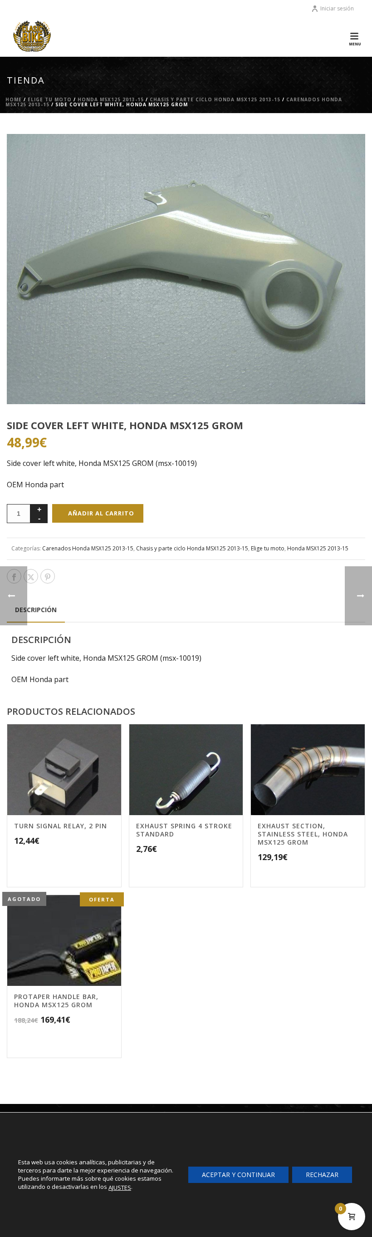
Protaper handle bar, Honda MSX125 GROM (56, 1000)
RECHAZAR (322, 1174)
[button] (346, 152)
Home (13, 99)
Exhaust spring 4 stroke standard (184, 829)
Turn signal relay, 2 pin (60, 825)
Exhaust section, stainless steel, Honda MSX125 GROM (303, 833)
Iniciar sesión (337, 8)
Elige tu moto (50, 99)
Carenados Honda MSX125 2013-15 (87, 548)
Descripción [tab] (36, 609)
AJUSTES (119, 1187)
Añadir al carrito (101, 513)
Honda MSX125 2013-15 (111, 99)
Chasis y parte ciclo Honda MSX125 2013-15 (215, 99)
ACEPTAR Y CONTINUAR (238, 1174)
